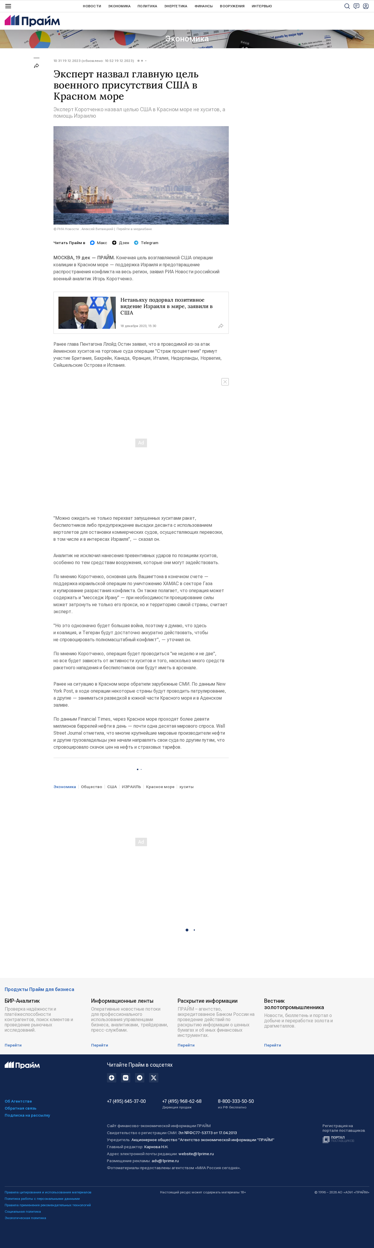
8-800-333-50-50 (236, 1104)
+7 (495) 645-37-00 (126, 1101)
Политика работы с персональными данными (42, 1199)
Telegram (149, 242)
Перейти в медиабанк (134, 229)
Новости (92, 6)
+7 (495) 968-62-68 (182, 1104)
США (112, 786)
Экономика (119, 6)
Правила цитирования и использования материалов (48, 1192)
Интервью (262, 6)
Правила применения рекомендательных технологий (48, 1205)
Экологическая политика (25, 1218)
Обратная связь (21, 1108)
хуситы (186, 786)
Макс (102, 242)
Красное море (160, 786)
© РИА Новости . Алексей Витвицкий (83, 229)
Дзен (124, 242)
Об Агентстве (18, 1101)
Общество (91, 786)
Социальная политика (23, 1211)
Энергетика (175, 6)
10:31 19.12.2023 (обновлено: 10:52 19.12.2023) (93, 61)
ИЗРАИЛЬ (131, 786)
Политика (147, 6)
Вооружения (232, 6)
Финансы (204, 6)
